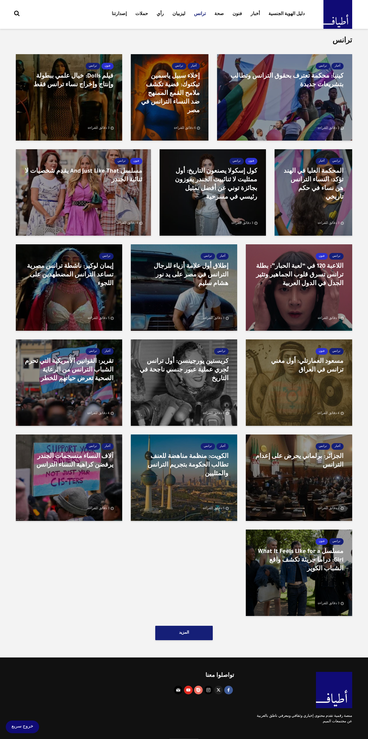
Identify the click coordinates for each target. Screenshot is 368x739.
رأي (160, 14)
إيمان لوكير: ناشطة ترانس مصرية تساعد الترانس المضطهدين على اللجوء (70, 275)
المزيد (184, 633)
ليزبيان (178, 14)
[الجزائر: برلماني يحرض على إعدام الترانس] (299, 478)
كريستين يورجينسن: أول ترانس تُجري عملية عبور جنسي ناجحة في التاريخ (184, 370)
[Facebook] (228, 690)
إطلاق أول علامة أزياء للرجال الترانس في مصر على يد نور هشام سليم (191, 275)
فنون (237, 14)
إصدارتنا (119, 14)
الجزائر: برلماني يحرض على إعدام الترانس (300, 461)
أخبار (255, 14)
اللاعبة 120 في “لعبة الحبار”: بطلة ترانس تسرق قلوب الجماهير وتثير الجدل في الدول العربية (300, 275)
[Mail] (178, 690)
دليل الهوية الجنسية (287, 14)
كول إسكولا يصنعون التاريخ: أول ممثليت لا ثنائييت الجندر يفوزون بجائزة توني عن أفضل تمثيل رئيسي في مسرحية (216, 185)
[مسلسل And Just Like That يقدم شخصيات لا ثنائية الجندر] (83, 193)
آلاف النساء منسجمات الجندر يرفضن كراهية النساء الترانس (75, 461)
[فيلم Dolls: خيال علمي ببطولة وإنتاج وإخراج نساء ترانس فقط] (69, 98)
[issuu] (198, 690)
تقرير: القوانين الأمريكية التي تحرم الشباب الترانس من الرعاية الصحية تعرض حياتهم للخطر (69, 370)
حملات (141, 14)
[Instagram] (208, 690)
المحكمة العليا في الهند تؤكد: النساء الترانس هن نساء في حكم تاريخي (314, 185)
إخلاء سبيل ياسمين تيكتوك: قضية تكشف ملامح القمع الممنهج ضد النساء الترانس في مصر (170, 93)
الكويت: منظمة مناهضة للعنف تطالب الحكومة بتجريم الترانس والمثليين (188, 465)
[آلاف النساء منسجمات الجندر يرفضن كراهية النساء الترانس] (69, 478)
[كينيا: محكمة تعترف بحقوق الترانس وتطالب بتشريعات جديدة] (284, 98)
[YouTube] (188, 690)
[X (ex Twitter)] (218, 690)
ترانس (200, 14)
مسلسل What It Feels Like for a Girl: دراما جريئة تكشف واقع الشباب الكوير (301, 560)
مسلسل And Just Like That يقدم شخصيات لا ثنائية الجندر (83, 176)
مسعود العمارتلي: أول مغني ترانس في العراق (307, 366)
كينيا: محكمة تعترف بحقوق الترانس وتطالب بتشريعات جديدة (287, 80)
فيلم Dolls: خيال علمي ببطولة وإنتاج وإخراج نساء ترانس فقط (74, 80)
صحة (219, 14)
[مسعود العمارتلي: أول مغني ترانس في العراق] (299, 383)
